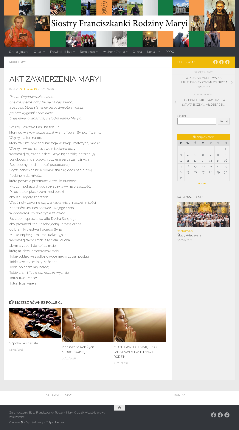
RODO (169, 52)
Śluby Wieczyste (189, 235)
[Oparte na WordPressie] (22, 422)
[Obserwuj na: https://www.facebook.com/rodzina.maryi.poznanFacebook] (221, 62)
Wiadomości (185, 231)
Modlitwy (17, 62)
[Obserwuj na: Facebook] (215, 62)
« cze (202, 183)
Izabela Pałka (28, 89)
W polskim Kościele (23, 343)
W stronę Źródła (114, 52)
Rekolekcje (87, 52)
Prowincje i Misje (61, 52)
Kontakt (152, 52)
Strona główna (19, 52)
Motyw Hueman (55, 422)
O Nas (38, 52)
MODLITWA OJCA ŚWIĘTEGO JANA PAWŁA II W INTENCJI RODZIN (135, 351)
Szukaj (181, 116)
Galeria (137, 52)
